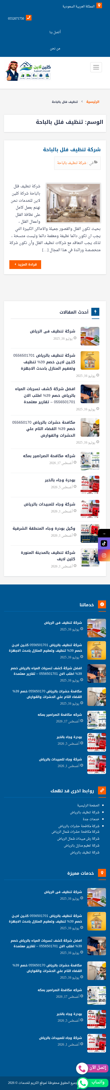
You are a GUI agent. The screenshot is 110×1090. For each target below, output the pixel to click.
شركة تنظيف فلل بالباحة (72, 149)
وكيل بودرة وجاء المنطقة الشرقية (44, 528)
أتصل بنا (55, 32)
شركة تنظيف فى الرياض (52, 331)
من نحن (55, 49)
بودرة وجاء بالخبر (60, 480)
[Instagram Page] (104, 555)
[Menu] (96, 67)
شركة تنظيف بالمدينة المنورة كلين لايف (48, 556)
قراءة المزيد (27, 264)
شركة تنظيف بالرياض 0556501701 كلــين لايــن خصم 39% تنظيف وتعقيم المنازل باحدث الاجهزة (44, 362)
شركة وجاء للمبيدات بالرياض (49, 504)
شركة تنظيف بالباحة (72, 163)
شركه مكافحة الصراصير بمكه (49, 456)
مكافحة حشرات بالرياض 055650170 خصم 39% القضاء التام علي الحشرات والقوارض (43, 429)
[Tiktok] (104, 543)
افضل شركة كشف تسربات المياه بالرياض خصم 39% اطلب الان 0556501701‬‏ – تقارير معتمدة (45, 395)
